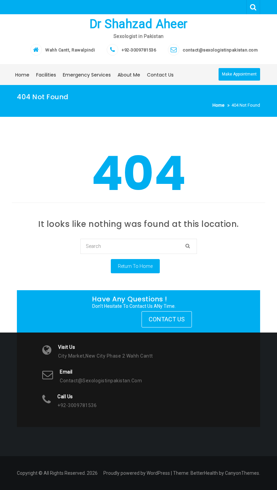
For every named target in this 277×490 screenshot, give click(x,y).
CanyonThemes (242, 473)
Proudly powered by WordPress (136, 473)
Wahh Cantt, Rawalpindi (70, 49)
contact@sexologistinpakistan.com (220, 49)
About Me (129, 74)
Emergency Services (87, 74)
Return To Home (135, 266)
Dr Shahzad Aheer (139, 24)
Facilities (46, 74)
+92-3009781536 (139, 49)
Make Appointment (239, 74)
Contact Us (160, 74)
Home (22, 74)
